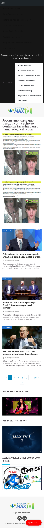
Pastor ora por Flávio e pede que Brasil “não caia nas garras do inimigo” (19, 305)
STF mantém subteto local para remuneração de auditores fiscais (20, 352)
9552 (36, 377)
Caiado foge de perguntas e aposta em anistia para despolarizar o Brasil (21, 255)
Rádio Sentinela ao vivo (12, 14)
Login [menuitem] (3, 3)
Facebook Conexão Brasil (13, 25)
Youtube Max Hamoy (12, 37)
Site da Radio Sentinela (12, 31)
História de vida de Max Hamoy (16, 20)
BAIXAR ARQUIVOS (11, 8)
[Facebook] (19, 518)
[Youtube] (24, 518)
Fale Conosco (8, 48)
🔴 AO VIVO (33, 522)
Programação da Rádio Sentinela (17, 43)
